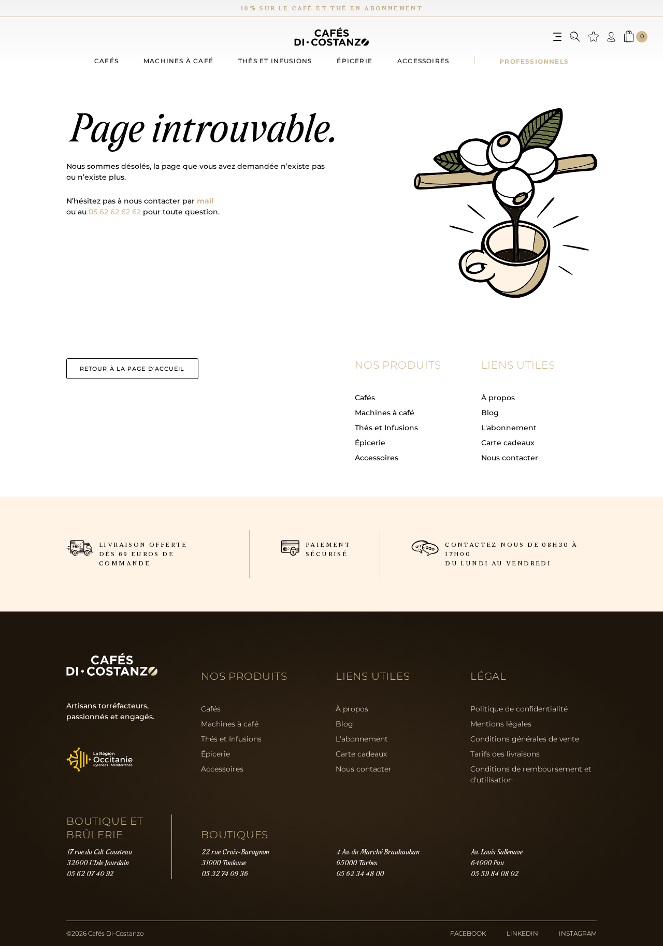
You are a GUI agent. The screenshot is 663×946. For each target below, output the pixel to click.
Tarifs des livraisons (505, 754)
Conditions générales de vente (524, 739)
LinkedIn (522, 933)
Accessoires (423, 61)
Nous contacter (509, 457)
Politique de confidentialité (519, 709)
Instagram (578, 933)
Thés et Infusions (386, 427)
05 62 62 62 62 (115, 211)
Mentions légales (500, 724)
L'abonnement (509, 427)
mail (205, 201)
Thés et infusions (275, 61)
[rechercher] (575, 37)
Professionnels (534, 61)
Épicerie (354, 61)
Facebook (468, 933)
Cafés (106, 61)
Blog (490, 412)
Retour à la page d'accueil (132, 368)
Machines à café (178, 61)
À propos (498, 397)
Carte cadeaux (508, 442)
